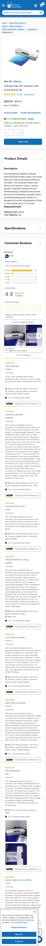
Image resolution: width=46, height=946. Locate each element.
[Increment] (21, 132)
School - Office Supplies (12, 26)
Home (4, 23)
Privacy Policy (21, 922)
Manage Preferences (19, 927)
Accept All (19, 941)
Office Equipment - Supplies (13, 29)
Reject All (19, 934)
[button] (35, 5)
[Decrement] (6, 132)
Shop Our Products (17, 23)
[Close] (35, 912)
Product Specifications (30, 113)
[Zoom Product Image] (38, 51)
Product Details (11, 113)
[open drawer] (3, 5)
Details (31, 119)
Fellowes (17, 81)
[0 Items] (41, 5)
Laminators (32, 29)
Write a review (29, 94)
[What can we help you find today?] (41, 12)
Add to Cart (23, 142)
